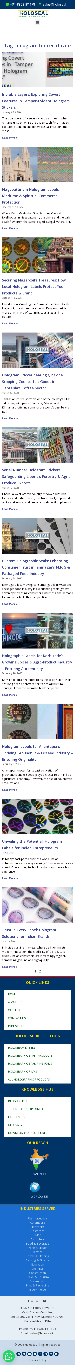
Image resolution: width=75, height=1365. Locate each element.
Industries (16, 1026)
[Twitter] (24, 1354)
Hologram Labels (21, 1047)
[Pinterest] (45, 1354)
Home (12, 994)
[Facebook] (18, 1354)
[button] (37, 22)
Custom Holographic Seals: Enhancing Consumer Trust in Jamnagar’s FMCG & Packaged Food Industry (36, 567)
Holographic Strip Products (30, 1055)
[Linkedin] (35, 1354)
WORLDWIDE (39, 1196)
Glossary (15, 1125)
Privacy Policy (37, 1360)
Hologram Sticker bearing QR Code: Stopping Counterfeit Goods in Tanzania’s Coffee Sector (33, 381)
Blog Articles (18, 1101)
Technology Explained (25, 1109)
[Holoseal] (39, 13)
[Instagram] (40, 1354)
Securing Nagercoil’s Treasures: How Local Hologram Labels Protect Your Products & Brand (34, 286)
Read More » (10, 137)
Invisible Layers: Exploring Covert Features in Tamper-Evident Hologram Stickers (36, 101)
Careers (14, 1010)
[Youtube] (29, 1354)
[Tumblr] (51, 1354)
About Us (15, 1002)
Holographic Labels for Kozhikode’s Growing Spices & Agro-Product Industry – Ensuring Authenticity (37, 662)
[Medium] (56, 1354)
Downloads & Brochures (27, 1133)
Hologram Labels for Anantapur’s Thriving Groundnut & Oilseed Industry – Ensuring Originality (37, 753)
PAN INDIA (39, 1174)
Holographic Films (22, 1071)
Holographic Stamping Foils (30, 1063)
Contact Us (17, 1018)
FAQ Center (16, 1117)
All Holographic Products (29, 1079)
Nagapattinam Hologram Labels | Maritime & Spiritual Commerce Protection (32, 196)
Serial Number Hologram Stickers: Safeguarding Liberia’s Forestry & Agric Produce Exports (36, 476)
